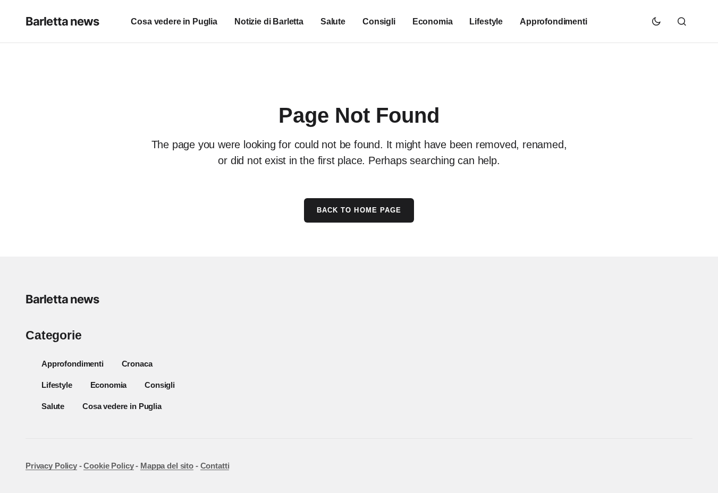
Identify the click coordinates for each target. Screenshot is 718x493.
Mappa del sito (166, 465)
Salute (52, 406)
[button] (656, 21)
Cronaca (137, 363)
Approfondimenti (72, 363)
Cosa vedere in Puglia (122, 406)
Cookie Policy (108, 465)
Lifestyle (56, 384)
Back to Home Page (359, 210)
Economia (108, 384)
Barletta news (62, 21)
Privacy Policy (51, 465)
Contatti (215, 465)
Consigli (160, 384)
